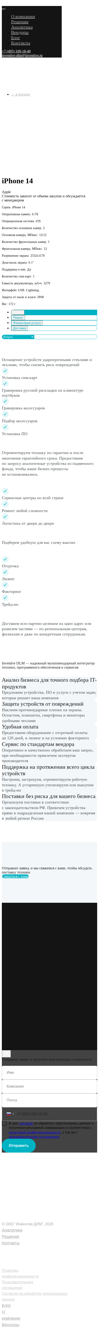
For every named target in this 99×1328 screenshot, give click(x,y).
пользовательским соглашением (34, 1137)
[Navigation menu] (4, 3)
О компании (23, 16)
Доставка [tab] (19, 328)
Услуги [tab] (18, 312)
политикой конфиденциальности (35, 1132)
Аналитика (22, 26)
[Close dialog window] (6, 1053)
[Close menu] (4, 9)
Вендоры (20, 32)
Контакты (20, 42)
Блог (15, 37)
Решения (19, 21)
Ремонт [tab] (18, 317)
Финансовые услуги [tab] (27, 323)
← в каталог (20, 94)
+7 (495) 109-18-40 (22, 1249)
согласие (26, 1123)
